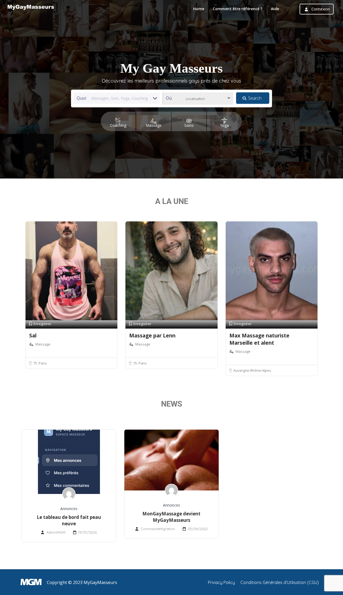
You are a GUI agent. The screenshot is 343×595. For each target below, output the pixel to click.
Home (198, 8)
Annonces (68, 508)
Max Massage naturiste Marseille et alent (259, 339)
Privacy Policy (221, 582)
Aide (275, 8)
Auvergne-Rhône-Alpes (252, 370)
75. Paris (40, 363)
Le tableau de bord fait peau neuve (69, 520)
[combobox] (198, 98)
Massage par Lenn (152, 335)
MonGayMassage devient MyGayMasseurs (171, 517)
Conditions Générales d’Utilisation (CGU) (279, 582)
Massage (42, 344)
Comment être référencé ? (237, 8)
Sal (32, 335)
